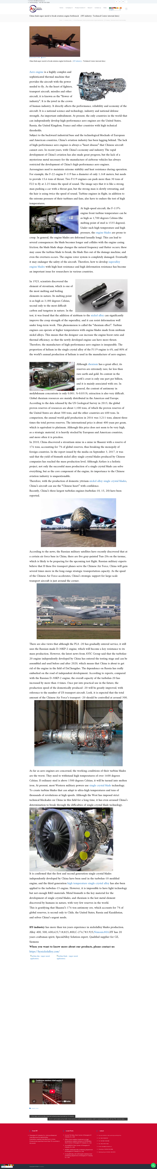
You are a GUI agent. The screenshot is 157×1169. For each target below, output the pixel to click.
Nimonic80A (101, 932)
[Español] (121, 8)
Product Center (79, 8)
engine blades (103, 232)
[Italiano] (116, 8)
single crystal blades (115, 481)
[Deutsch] (114, 8)
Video (105, 8)
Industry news (68, 20)
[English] (112, 8)
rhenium (93, 364)
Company (68, 8)
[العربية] (110, 8)
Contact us (98, 8)
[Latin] (119, 8)
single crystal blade (100, 785)
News (89, 8)
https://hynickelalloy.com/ (44, 951)
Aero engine (36, 72)
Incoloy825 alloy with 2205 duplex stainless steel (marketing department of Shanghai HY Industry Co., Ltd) (79, 1155)
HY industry (77, 61)
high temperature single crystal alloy (88, 883)
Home (61, 8)
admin (44, 57)
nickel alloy (97, 315)
